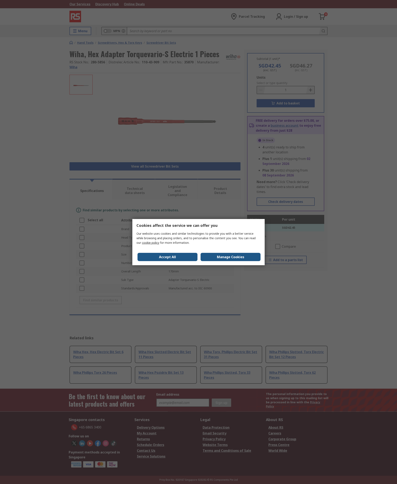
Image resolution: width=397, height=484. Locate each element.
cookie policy (150, 243)
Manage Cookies (230, 257)
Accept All (167, 257)
